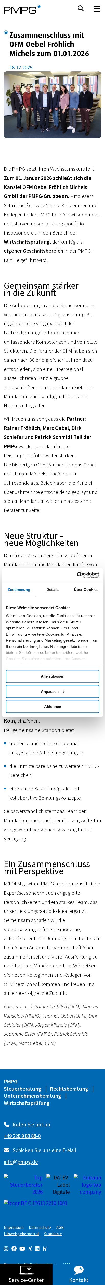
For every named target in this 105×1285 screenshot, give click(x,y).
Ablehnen (52, 706)
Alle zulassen (52, 676)
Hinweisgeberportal (21, 1233)
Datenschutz (40, 1227)
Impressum (14, 1227)
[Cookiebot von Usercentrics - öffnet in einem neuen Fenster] (77, 575)
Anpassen (50, 691)
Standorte (53, 1233)
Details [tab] (52, 589)
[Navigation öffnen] (97, 9)
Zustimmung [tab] (19, 589)
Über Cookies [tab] (86, 589)
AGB (60, 1227)
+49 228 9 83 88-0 (22, 1135)
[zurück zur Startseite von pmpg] (22, 9)
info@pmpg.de (21, 1161)
